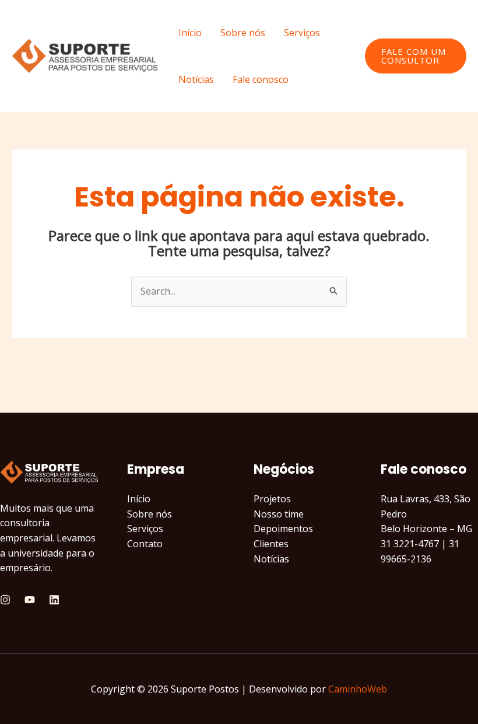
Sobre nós (242, 32)
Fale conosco (261, 79)
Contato (145, 543)
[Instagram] (5, 599)
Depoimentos (283, 528)
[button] (415, 56)
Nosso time (279, 514)
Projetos (272, 498)
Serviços (302, 32)
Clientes (271, 543)
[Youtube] (29, 599)
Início (190, 32)
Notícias (196, 79)
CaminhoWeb (357, 689)
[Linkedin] (54, 599)
